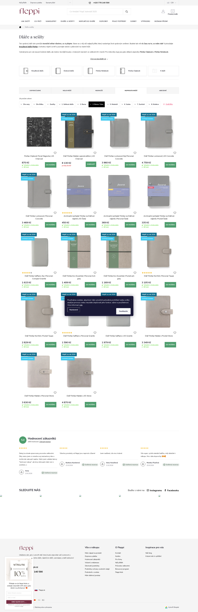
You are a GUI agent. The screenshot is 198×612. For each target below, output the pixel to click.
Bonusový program (122, 569)
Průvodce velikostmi (122, 566)
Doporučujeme (35, 90)
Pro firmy (118, 559)
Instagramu (156, 490)
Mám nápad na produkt (93, 553)
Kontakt (118, 553)
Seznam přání (50, 3)
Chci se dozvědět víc (98, 59)
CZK (172, 3)
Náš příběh (22, 3)
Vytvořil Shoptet (173, 607)
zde (81, 305)
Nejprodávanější (131, 90)
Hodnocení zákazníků (92, 559)
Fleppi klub (119, 572)
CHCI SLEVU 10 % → (19, 602)
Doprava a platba (36, 3)
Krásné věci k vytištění (153, 556)
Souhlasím (123, 311)
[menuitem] (25, 21)
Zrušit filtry (169, 104)
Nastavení (73, 310)
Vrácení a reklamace (92, 563)
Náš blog (149, 553)
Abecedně (162, 90)
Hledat (127, 11)
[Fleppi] (26, 548)
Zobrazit (91, 164)
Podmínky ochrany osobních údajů (97, 569)
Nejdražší (99, 90)
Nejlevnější (67, 90)
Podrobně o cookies (92, 572)
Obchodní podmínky (92, 566)
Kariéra (117, 556)
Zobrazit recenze (45, 442)
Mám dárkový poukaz (92, 575)
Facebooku (173, 490)
